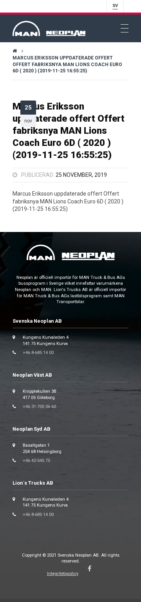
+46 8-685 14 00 (38, 352)
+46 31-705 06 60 (39, 406)
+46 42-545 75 (36, 460)
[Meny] (124, 28)
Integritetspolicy (62, 573)
